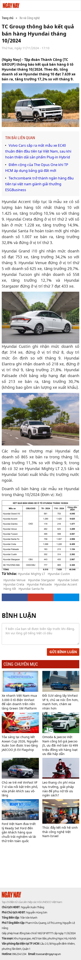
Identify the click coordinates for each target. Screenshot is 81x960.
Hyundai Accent (65, 584)
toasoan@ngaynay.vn (48, 954)
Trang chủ (7, 18)
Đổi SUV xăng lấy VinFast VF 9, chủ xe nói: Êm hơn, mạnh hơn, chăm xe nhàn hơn (60, 701)
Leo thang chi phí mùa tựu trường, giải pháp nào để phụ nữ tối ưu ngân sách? (58, 788)
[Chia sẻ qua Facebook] (15, 597)
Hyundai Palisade (39, 584)
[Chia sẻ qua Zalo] (66, 597)
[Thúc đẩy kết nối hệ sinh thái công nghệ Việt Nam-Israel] (60, 811)
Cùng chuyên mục (20, 664)
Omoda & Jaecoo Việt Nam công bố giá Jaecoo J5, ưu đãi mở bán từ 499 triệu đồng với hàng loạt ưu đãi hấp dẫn (60, 745)
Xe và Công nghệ (29, 18)
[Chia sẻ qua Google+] (41, 597)
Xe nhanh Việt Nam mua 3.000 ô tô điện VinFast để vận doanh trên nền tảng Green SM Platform (19, 701)
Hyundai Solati (68, 580)
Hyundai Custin (59, 574)
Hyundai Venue (14, 580)
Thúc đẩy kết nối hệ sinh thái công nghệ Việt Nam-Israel (60, 831)
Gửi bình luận (63, 651)
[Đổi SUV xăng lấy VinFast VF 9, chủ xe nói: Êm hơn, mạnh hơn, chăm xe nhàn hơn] (60, 681)
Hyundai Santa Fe (31, 589)
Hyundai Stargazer (41, 580)
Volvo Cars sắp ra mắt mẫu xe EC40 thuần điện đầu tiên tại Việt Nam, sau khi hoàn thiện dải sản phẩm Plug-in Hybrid (38, 151)
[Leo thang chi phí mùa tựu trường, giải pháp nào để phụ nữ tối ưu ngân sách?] (60, 768)
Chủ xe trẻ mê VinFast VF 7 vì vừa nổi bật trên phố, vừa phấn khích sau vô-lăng (20, 788)
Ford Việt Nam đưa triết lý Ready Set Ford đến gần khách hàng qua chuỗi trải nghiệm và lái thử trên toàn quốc (19, 832)
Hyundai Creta (13, 584)
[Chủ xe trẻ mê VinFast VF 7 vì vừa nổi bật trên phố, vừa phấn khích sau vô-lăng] (20, 768)
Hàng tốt (9, 589)
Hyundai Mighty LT (31, 574)
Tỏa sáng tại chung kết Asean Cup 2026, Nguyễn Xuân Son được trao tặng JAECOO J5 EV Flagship (20, 743)
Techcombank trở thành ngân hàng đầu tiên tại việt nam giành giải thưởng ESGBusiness (39, 184)
